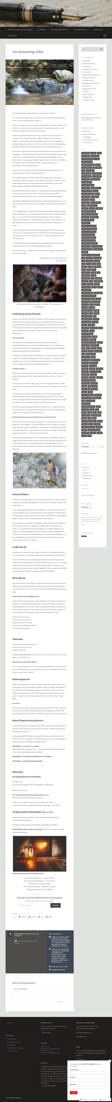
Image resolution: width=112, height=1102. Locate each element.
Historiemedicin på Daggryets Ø (91, 75)
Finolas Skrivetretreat (92, 205)
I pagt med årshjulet (86, 301)
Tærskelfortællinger (96, 415)
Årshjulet (100, 433)
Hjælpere (93, 275)
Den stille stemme (97, 176)
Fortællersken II (94, 217)
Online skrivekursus (59, 957)
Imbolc (91, 281)
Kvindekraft (91, 307)
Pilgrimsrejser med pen (89, 77)
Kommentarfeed (87, 476)
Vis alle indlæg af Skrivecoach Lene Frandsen (26, 942)
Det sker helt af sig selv (89, 63)
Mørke (100, 328)
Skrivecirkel (84, 366)
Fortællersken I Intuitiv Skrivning (89, 229)
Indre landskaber (98, 281)
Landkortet (84, 313)
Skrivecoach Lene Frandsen (56, 7)
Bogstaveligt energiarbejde (88, 164)
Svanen (92, 409)
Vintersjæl (64, 946)
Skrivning (84, 386)
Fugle (98, 264)
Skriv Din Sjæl (96, 360)
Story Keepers (85, 409)
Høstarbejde (98, 278)
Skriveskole (99, 377)
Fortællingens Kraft (57, 939)
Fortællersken (64, 951)
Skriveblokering (93, 363)
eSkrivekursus (56, 951)
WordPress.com (87, 478)
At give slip (93, 153)
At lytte (99, 153)
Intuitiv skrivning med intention (88, 296)
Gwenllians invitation (88, 100)
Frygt (83, 264)
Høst (92, 278)
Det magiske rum (85, 188)
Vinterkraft (99, 427)
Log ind (85, 470)
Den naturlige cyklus (86, 176)
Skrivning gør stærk (93, 386)
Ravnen (93, 348)
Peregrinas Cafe (85, 345)
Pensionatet (92, 339)
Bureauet (42, 30)
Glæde (89, 269)
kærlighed (96, 310)
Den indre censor (90, 170)
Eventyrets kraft (85, 202)
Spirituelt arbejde (86, 403)
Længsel (96, 313)
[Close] (109, 1061)
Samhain (66, 942)
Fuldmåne (84, 266)
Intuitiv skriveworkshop (87, 293)
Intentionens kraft (86, 287)
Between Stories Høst (87, 162)
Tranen (89, 412)
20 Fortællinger (85, 153)
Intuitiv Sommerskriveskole (88, 299)
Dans (83, 170)
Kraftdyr (97, 304)
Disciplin (95, 191)
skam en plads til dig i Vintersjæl (54, 749)
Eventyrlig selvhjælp (95, 202)
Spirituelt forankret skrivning (88, 406)
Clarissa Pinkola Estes (86, 167)
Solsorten (84, 392)
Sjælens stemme (85, 357)
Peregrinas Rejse (94, 345)
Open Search (104, 36)
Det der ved (86, 91)
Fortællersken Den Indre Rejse (88, 211)
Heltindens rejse (85, 272)
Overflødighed (87, 66)
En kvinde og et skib (88, 80)
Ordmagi (94, 336)
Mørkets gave (85, 331)
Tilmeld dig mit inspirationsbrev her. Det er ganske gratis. (91, 119)
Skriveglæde (85, 368)
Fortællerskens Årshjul (87, 249)
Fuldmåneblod (87, 61)
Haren (94, 269)
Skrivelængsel (64, 960)
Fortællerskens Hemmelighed (88, 240)
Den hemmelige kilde (27, 51)
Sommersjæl (98, 395)
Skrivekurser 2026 (80, 30)
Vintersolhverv (85, 433)
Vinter (59, 946)
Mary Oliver (96, 319)
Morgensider (91, 325)
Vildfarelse (84, 424)
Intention (97, 284)
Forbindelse (84, 208)
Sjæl (83, 354)
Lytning (90, 313)
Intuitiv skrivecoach (86, 290)
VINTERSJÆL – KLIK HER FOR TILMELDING (27, 761)
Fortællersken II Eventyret (87, 220)
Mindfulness (94, 322)
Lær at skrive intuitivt (58, 942)
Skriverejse (84, 377)
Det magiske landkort (86, 182)
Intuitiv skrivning (98, 293)
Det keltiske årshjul (63, 937)
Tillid (97, 409)
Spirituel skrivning (57, 962)
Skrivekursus (55, 960)
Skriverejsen (92, 377)
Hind (98, 272)
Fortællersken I (85, 217)
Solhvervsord (94, 389)
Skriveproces (93, 374)
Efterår (97, 194)
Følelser (90, 266)
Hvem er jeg (98, 30)
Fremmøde (97, 261)
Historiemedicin (56, 954)
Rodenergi (84, 351)
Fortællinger (84, 252)
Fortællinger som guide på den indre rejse (90, 255)
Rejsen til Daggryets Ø (89, 94)
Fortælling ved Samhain (58, 970)
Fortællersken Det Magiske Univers (89, 214)
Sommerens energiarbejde (87, 395)
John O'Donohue (96, 301)
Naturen (92, 331)
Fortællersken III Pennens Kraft (89, 226)
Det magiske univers (96, 188)
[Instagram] (58, 16)
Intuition (100, 287)
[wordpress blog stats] (84, 536)
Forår (83, 258)
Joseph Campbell (61, 940)
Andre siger (12, 35)
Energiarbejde (95, 196)
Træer (94, 412)
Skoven (93, 357)
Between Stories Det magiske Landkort (90, 159)
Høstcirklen (84, 281)
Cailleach (54, 937)
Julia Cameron (85, 304)
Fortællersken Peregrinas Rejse (88, 237)
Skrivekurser (99, 368)
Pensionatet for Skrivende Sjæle (88, 342)
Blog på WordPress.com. (14, 1098)
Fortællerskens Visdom (97, 246)
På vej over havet (87, 72)
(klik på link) (32, 812)
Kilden (68, 940)
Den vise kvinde (85, 179)
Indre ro (84, 284)
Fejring (83, 205)
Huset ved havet (85, 278)
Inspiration (90, 284)
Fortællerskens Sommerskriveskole (89, 243)
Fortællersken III (85, 223)
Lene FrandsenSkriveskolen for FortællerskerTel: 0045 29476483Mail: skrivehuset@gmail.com (50, 1050)
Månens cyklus (94, 328)
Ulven (94, 418)
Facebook (9, 1023)
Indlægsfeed (86, 473)
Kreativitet (84, 307)
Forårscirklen (89, 258)
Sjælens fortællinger (90, 354)
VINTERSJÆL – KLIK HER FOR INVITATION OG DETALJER (32, 756)
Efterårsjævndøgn (86, 196)
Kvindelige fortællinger (87, 310)
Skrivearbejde (85, 363)
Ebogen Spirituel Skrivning (88, 194)
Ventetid (100, 421)
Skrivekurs (92, 368)
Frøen (94, 264)
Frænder (88, 264)
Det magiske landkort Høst (87, 185)
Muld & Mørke (85, 328)
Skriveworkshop (85, 383)
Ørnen (89, 435)
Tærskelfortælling (86, 415)
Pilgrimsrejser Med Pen (59, 30)
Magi (94, 316)
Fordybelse (91, 208)
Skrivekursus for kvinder (95, 371)
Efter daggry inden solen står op (91, 83)
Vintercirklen (97, 424)
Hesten (93, 272)
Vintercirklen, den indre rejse (88, 427)
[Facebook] (54, 16)
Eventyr (92, 199)
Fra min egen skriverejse (87, 261)
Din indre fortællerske (86, 191)
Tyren (99, 412)
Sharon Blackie (56, 944)
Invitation (98, 299)
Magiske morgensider (86, 319)
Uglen (89, 418)
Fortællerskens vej (86, 246)
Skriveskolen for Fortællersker (20, 30)
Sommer (90, 392)
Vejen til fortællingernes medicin (89, 421)
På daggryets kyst (87, 97)
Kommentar (60, 1001)
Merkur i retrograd (86, 322)
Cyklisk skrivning (97, 167)
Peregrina (100, 342)
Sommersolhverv (96, 398)
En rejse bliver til (87, 86)
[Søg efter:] (92, 49)
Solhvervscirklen (85, 389)
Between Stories (94, 156)
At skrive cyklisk (85, 156)
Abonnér (55, 905)
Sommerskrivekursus (86, 398)
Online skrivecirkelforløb (87, 333)
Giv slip (83, 269)
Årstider (84, 435)
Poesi (83, 348)
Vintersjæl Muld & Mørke (94, 430)
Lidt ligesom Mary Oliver (89, 89)
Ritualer (99, 348)
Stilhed (98, 406)
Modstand (84, 325)
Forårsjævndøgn (97, 258)
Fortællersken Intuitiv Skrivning (88, 231)
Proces (88, 348)
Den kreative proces (97, 173)
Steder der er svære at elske (60, 966)
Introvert (94, 287)
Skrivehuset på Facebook (89, 453)
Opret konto (86, 467)
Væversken (93, 433)
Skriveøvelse (94, 383)
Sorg (83, 401)
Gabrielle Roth (97, 266)
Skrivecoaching (93, 366)
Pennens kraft (85, 339)
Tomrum (84, 412)
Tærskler (84, 418)
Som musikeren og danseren (90, 69)
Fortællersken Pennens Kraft (88, 234)
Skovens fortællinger (86, 360)
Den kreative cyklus (86, 173)
